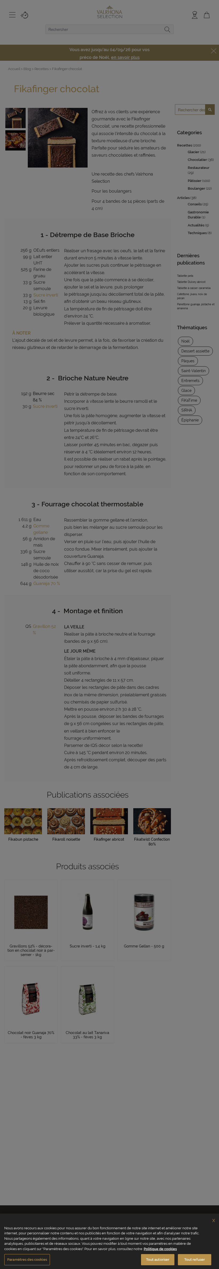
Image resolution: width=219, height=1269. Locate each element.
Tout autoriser (158, 1260)
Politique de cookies (160, 1249)
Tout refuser (194, 1260)
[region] (109, 1241)
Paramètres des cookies (27, 1260)
